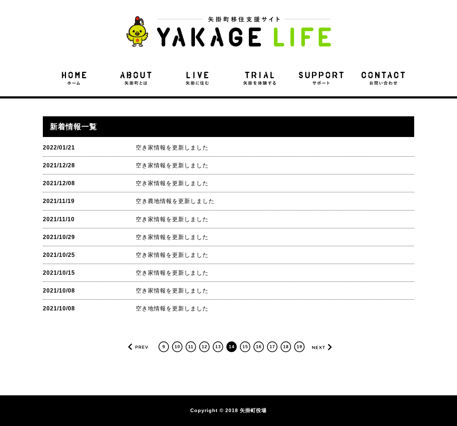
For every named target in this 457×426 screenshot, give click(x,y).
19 (299, 346)
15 (245, 346)
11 (191, 346)
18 (286, 346)
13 (218, 346)
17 (272, 346)
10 (177, 346)
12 (204, 346)
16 (259, 346)
